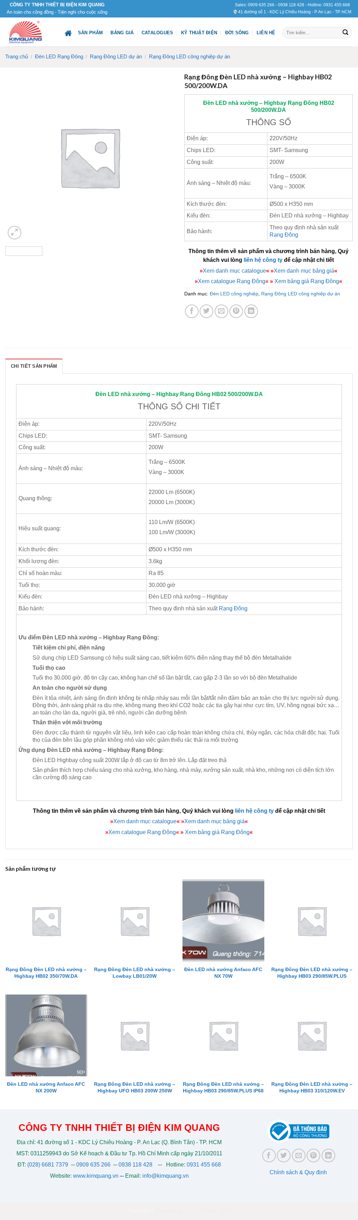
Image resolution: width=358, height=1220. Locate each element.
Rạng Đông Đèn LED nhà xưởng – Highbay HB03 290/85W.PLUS (311, 973)
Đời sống (237, 32)
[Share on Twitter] (206, 311)
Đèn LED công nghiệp (234, 293)
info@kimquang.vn (165, 1176)
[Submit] (345, 33)
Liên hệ (266, 32)
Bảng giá (122, 32)
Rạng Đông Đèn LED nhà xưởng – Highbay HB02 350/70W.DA (46, 973)
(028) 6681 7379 (48, 1165)
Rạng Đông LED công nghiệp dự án (189, 56)
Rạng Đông (303, 103)
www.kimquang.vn (96, 1176)
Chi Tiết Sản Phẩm (34, 366)
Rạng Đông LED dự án (116, 56)
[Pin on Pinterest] (236, 311)
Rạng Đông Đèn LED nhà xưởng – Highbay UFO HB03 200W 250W (134, 1087)
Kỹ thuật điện (199, 32)
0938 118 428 (291, 4)
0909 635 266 (261, 4)
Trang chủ (16, 56)
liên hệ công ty (263, 260)
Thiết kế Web (201, 1210)
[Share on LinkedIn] (251, 311)
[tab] (34, 366)
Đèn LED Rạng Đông (59, 56)
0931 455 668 (336, 4)
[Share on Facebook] (192, 311)
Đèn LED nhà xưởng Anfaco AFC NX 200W (46, 1087)
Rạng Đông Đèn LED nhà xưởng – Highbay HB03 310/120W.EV (311, 1087)
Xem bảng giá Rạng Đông (306, 281)
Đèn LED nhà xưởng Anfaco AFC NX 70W (223, 973)
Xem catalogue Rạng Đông (231, 281)
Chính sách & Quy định (298, 1172)
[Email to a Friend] (221, 311)
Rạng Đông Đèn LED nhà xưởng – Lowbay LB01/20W (134, 973)
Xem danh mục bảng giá (304, 271)
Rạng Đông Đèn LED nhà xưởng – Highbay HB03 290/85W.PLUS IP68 (223, 1087)
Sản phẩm (90, 32)
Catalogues (157, 32)
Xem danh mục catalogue (234, 271)
